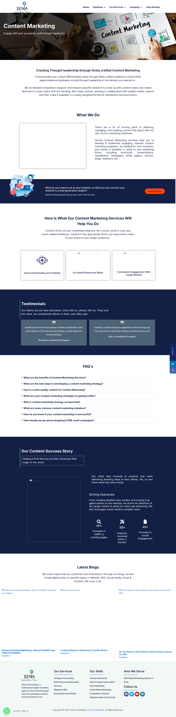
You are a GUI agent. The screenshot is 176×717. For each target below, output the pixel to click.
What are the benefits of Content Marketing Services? (54, 377)
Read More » (6, 656)
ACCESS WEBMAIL (95, 710)
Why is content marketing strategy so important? (51, 402)
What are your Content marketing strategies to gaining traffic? (59, 396)
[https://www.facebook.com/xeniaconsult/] (173, 370)
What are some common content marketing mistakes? (54, 408)
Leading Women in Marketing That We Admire (84, 650)
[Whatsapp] (6, 711)
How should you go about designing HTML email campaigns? (58, 420)
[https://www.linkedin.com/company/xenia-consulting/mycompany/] (173, 364)
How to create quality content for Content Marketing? (54, 389)
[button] (88, 378)
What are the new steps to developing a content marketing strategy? (63, 383)
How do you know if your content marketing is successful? (57, 414)
